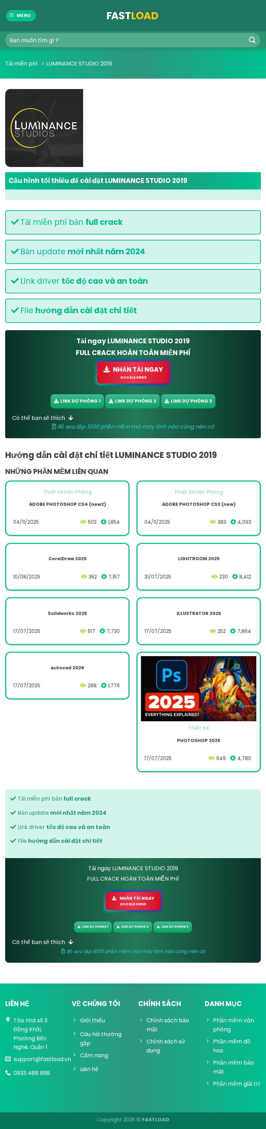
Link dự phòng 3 (191, 401)
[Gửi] (252, 40)
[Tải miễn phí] (133, 16)
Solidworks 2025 (67, 614)
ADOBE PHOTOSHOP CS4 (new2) (67, 505)
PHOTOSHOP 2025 (198, 741)
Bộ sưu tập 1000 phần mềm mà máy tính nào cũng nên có (135, 427)
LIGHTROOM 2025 (199, 559)
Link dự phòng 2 (135, 401)
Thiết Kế (53, 492)
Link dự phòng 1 (80, 401)
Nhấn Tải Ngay (137, 372)
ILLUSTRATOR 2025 (199, 614)
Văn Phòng (78, 492)
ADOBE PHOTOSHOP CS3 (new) (199, 505)
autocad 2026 (67, 668)
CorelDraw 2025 (67, 559)
